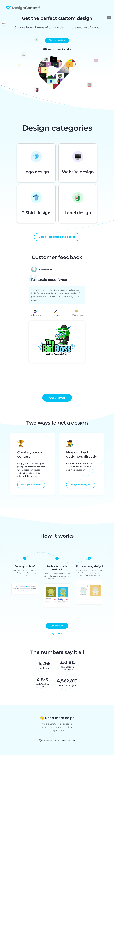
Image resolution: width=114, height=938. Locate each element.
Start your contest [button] (31, 484)
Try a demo (57, 633)
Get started (57, 625)
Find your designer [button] (80, 484)
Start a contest (57, 40)
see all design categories (57, 236)
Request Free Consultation (57, 740)
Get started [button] (57, 397)
